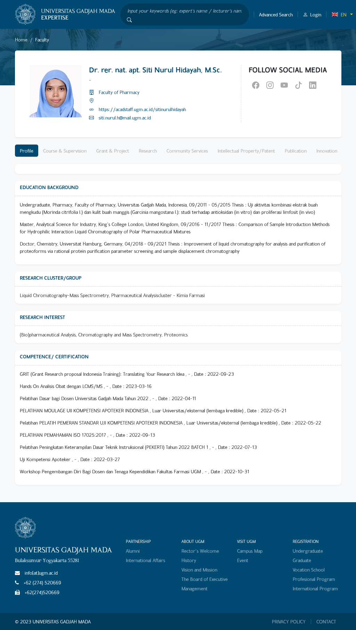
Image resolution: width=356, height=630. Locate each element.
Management (194, 588)
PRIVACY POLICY (289, 621)
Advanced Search (276, 14)
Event (242, 560)
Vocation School (309, 570)
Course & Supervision (65, 151)
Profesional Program (314, 579)
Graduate (302, 560)
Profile (26, 151)
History (188, 560)
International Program (315, 588)
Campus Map (249, 551)
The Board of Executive (204, 579)
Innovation (326, 151)
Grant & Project (112, 151)
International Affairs (145, 560)
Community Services (187, 151)
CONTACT (326, 621)
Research (148, 151)
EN (344, 14)
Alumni (133, 551)
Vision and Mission (199, 570)
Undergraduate (308, 551)
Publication (296, 151)
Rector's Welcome (200, 551)
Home (21, 39)
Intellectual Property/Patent (246, 151)
